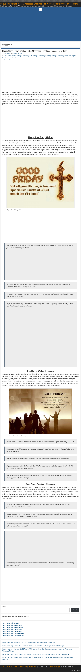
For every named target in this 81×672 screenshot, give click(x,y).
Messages (7, 53)
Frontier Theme (75, 670)
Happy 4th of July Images (10, 623)
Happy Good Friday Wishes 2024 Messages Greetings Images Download (34, 51)
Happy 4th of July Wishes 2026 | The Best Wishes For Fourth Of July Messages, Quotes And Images (33, 646)
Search (4, 606)
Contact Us (9, 666)
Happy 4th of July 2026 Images (12, 625)
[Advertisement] (40, 26)
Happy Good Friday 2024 (24, 56)
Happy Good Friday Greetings (42, 56)
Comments (7, 60)
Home (2, 666)
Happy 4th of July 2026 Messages (13, 633)
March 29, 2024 (17, 53)
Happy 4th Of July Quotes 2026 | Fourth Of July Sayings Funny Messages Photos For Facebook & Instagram (36, 654)
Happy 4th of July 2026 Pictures (12, 627)
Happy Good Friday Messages (61, 56)
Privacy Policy (32, 666)
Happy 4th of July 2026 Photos (12, 629)
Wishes (18, 58)
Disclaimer (23, 666)
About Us (16, 666)
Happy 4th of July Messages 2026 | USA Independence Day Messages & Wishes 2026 (28, 642)
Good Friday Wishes (10, 56)
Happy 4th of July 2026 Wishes (12, 631)
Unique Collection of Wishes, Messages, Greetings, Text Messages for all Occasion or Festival (39, 4)
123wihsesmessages (54, 666)
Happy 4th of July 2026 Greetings (13, 635)
